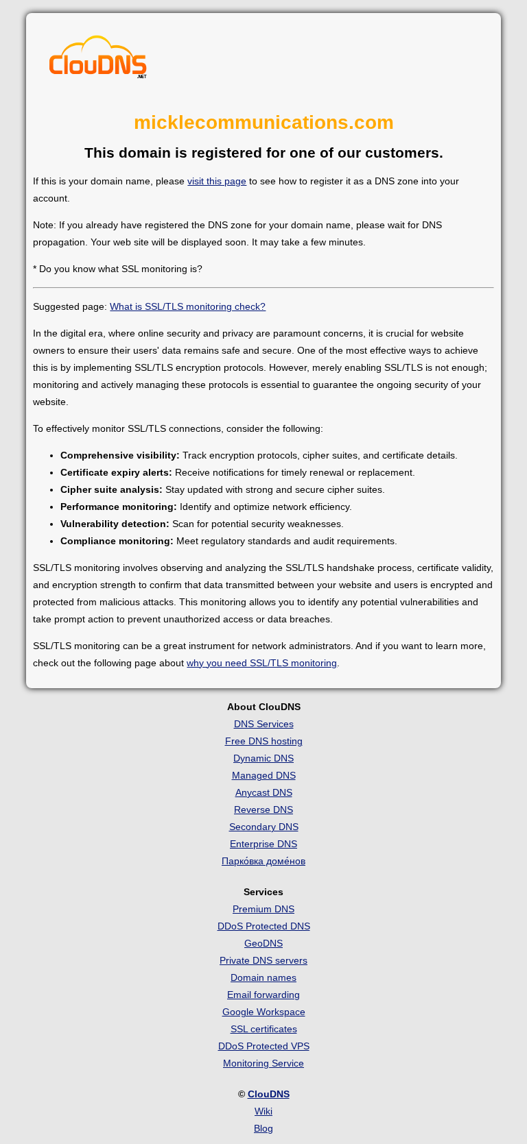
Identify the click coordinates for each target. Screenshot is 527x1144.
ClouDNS (269, 1093)
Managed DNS (264, 775)
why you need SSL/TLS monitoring (262, 662)
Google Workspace (263, 1011)
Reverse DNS (263, 809)
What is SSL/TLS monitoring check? (188, 306)
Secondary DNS (263, 826)
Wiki (263, 1111)
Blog (263, 1128)
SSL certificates (264, 1028)
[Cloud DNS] (98, 60)
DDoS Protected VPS (263, 1045)
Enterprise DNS (263, 843)
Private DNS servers (263, 960)
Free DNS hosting (264, 740)
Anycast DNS (263, 792)
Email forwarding (263, 994)
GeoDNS (263, 943)
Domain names (263, 977)
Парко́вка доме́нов (263, 860)
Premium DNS (263, 908)
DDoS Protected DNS (264, 926)
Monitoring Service (263, 1063)
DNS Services (264, 723)
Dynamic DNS (263, 758)
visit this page (216, 180)
